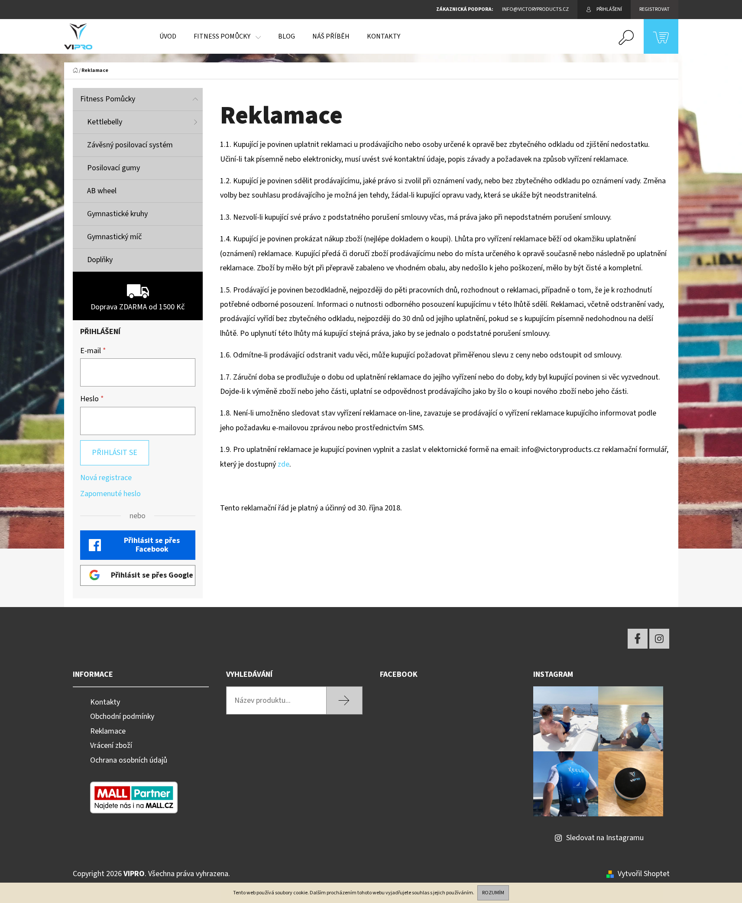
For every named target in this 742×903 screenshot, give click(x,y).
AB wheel (102, 190)
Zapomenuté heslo (110, 493)
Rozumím (493, 893)
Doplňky (100, 259)
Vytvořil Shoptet (644, 873)
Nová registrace (106, 477)
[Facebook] (638, 639)
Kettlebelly (104, 122)
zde (283, 464)
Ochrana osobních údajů (128, 760)
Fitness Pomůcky (107, 99)
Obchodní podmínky (122, 716)
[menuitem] (168, 36)
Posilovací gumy (113, 167)
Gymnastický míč (114, 236)
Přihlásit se (114, 452)
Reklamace (108, 731)
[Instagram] (659, 639)
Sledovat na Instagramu (605, 837)
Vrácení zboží (111, 745)
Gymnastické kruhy (117, 213)
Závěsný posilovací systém (130, 145)
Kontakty (105, 702)
